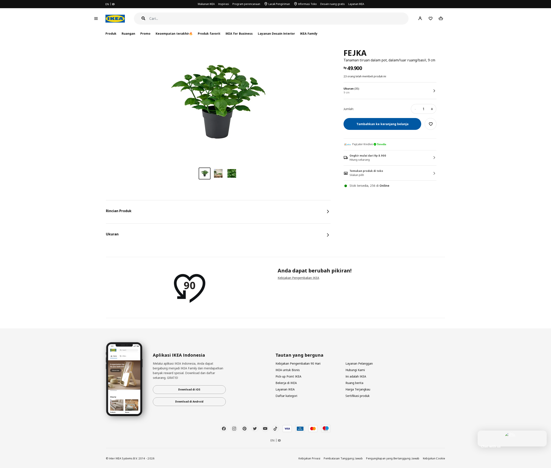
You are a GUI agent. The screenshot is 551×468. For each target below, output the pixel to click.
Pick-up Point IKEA (288, 376)
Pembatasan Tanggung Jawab (343, 458)
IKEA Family (308, 33)
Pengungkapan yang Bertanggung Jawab (392, 458)
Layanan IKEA (356, 4)
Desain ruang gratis (332, 4)
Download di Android (189, 401)
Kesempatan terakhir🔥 (174, 33)
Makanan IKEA (206, 4)
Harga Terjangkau (357, 389)
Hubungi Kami (355, 370)
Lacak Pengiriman (279, 4)
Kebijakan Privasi (309, 458)
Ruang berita (354, 383)
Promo (145, 33)
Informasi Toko (307, 4)
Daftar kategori (286, 396)
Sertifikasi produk (357, 396)
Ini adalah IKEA (355, 376)
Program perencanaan (246, 4)
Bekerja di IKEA (286, 383)
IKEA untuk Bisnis (288, 370)
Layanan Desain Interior (276, 33)
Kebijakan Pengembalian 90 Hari (298, 363)
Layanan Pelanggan (359, 363)
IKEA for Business (239, 33)
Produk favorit (209, 33)
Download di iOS (189, 389)
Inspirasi (223, 4)
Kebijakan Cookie (434, 458)
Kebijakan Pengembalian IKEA (298, 278)
